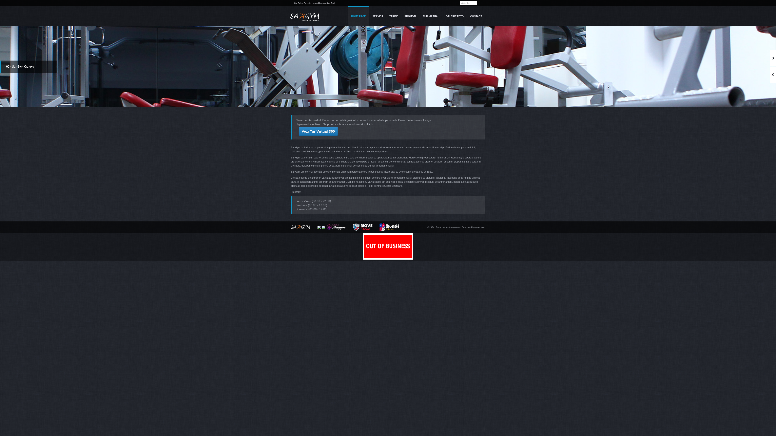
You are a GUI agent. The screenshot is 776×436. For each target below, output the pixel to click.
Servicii (377, 16)
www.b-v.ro (480, 227)
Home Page (358, 16)
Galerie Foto (455, 16)
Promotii (410, 16)
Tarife (393, 16)
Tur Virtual (431, 16)
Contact (476, 16)
